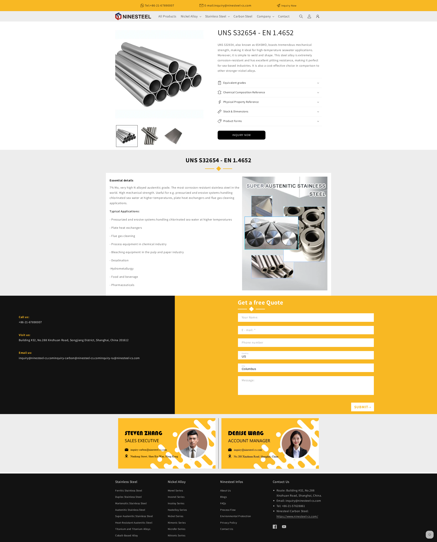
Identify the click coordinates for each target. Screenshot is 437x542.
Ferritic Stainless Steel (128, 490)
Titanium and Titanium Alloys (132, 529)
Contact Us (226, 529)
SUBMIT (361, 406)
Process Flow (228, 509)
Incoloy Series (176, 503)
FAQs (223, 503)
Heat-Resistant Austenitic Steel (133, 522)
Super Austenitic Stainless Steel (134, 516)
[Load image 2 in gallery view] (150, 136)
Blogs (223, 496)
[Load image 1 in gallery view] (127, 136)
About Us (225, 490)
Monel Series (175, 490)
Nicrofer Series (176, 529)
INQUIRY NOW (241, 135)
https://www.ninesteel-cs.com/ (297, 516)
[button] (191, 16)
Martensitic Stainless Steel (131, 503)
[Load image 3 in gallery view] (173, 136)
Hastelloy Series (177, 509)
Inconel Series (176, 496)
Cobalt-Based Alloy (126, 535)
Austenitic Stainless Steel (130, 509)
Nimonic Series (177, 522)
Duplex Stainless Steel (128, 496)
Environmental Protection (235, 516)
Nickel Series (176, 516)
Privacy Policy (228, 522)
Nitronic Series (176, 535)
